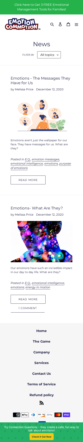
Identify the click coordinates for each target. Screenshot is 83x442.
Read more (28, 180)
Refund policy (42, 395)
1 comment (28, 308)
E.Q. (27, 159)
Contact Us (41, 374)
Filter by (28, 54)
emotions (51, 163)
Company (41, 352)
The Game (41, 341)
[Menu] (76, 24)
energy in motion (37, 287)
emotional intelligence (27, 163)
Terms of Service (41, 384)
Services (41, 363)
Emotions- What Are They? (37, 208)
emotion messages (45, 159)
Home (41, 331)
